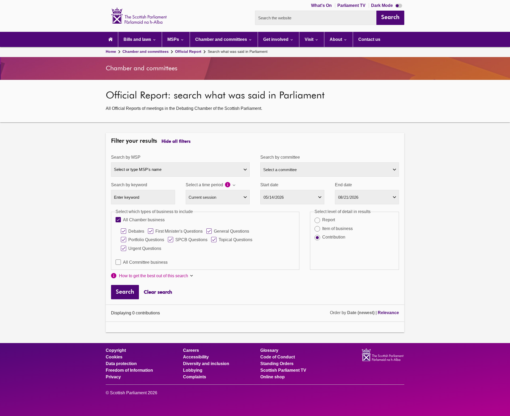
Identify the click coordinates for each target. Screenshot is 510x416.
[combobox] (180, 169)
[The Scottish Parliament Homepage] (110, 39)
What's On (322, 5)
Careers (191, 350)
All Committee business (145, 262)
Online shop (272, 377)
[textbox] (180, 169)
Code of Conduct (277, 357)
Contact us (369, 39)
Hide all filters (176, 142)
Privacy (113, 377)
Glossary (269, 350)
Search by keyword (129, 185)
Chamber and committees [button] (221, 39)
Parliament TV (352, 5)
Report (328, 220)
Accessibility (196, 357)
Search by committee (280, 157)
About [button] (336, 39)
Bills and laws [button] (138, 39)
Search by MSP (126, 157)
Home (111, 51)
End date (343, 185)
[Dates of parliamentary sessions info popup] (230, 185)
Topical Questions (235, 239)
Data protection (121, 364)
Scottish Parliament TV (283, 370)
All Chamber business (144, 220)
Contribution (333, 237)
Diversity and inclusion (206, 364)
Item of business (337, 228)
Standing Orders (277, 364)
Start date (269, 185)
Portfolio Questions (146, 239)
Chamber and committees (145, 51)
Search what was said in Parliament (237, 51)
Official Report (188, 51)
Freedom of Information (129, 370)
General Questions (231, 231)
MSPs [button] (173, 39)
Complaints (194, 377)
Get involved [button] (276, 39)
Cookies (114, 357)
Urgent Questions (144, 248)
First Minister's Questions (179, 231)
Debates (136, 231)
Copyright (116, 350)
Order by (338, 312)
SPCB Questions (191, 239)
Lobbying (192, 370)
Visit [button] (309, 39)
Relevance (388, 312)
